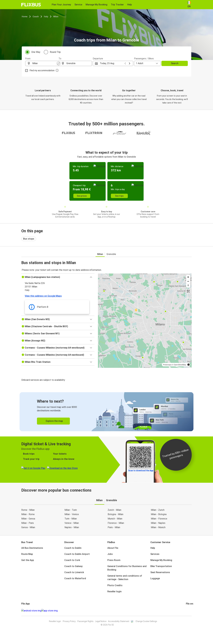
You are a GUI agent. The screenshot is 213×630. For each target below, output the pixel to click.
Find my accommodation (42, 70)
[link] (106, 411)
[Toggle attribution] (188, 364)
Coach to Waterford (75, 578)
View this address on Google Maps (43, 296)
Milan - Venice (71, 514)
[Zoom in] (188, 277)
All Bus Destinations (32, 548)
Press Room (113, 560)
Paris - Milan (114, 527)
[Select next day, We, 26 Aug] (129, 63)
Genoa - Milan (28, 527)
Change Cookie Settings (146, 621)
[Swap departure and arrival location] (59, 63)
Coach (36, 16)
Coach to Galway (73, 566)
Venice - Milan (71, 523)
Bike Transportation (161, 566)
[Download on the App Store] (49, 610)
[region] (145, 321)
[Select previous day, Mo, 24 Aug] (125, 63)
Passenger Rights (85, 621)
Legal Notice (100, 621)
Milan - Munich (158, 527)
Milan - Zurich (157, 510)
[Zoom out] (188, 281)
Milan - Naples (158, 523)
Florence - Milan (116, 523)
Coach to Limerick (74, 572)
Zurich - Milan (114, 510)
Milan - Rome (28, 514)
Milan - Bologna (158, 514)
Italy (46, 16)
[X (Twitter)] (189, 610)
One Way (35, 52)
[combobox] (44, 63)
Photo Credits (114, 585)
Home (24, 16)
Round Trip (55, 52)
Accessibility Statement (118, 621)
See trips (119, 196)
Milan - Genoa (28, 518)
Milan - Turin (70, 510)
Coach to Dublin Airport (77, 554)
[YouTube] (188, 610)
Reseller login (114, 591)
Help (152, 548)
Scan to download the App (140, 470)
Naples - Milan (71, 527)
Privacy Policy (69, 621)
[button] (57, 277)
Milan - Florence (159, 518)
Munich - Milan (115, 518)
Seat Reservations (160, 572)
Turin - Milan (70, 518)
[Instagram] (187, 610)
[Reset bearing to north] (188, 285)
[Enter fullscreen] (188, 291)
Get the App (27, 560)
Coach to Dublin (72, 548)
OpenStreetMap (180, 364)
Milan (55, 16)
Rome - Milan (28, 510)
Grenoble (111, 254)
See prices (82, 196)
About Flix (112, 548)
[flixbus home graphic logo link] (31, 4)
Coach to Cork (72, 560)
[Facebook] (186, 610)
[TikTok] (190, 610)
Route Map (27, 554)
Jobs (110, 554)
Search (174, 63)
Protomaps (167, 364)
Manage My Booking (161, 560)
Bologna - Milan (115, 514)
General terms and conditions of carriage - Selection (124, 577)
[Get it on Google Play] (31, 610)
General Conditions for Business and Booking (126, 568)
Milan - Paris (27, 523)
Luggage (155, 578)
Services (154, 554)
